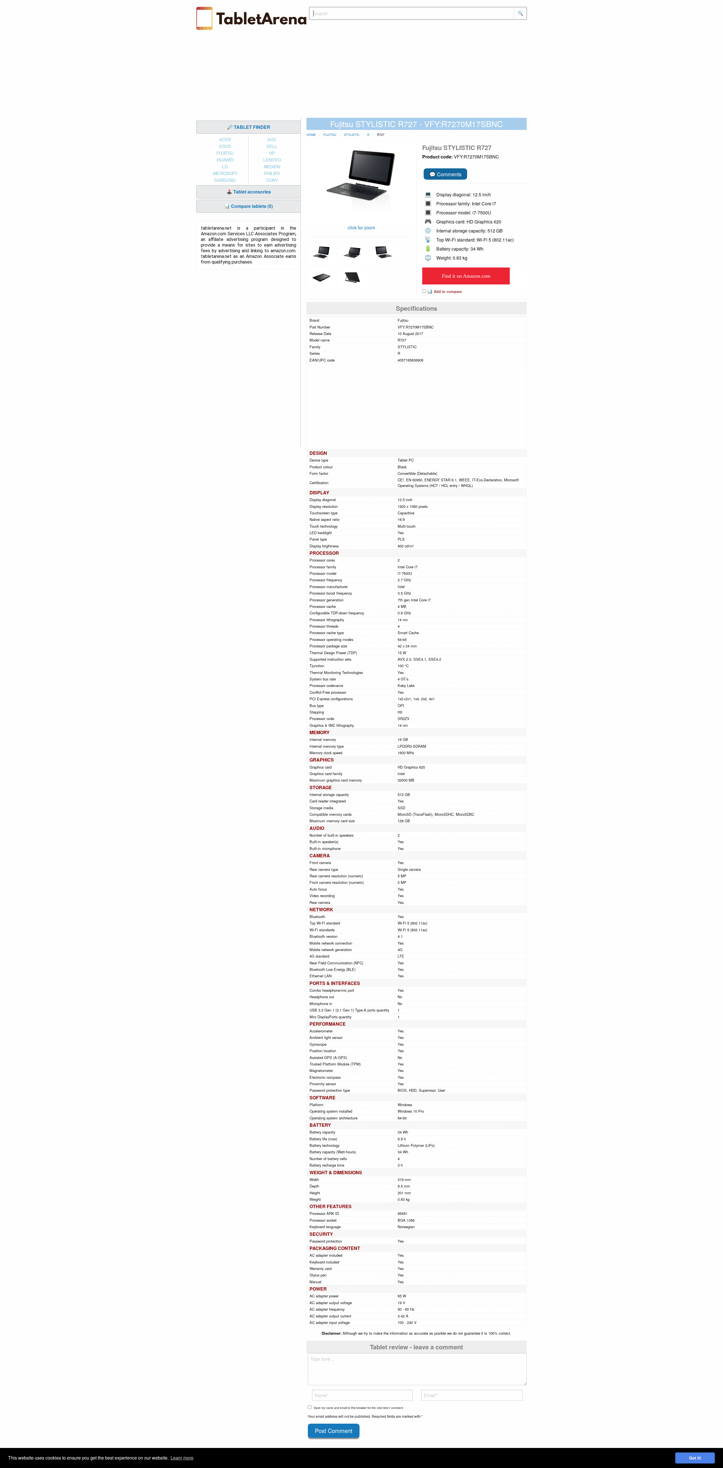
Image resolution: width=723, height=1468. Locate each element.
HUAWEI (225, 160)
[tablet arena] (251, 17)
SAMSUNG (225, 180)
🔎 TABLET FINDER (248, 127)
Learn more (182, 1457)
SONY (272, 180)
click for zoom (361, 227)
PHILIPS (272, 173)
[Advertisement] (361, 75)
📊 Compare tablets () (248, 206)
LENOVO (272, 160)
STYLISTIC (352, 134)
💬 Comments (445, 174)
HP (272, 153)
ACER (225, 139)
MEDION (272, 166)
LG (225, 166)
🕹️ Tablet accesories (249, 191)
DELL (271, 146)
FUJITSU (225, 153)
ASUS (225, 146)
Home (311, 134)
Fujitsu (329, 134)
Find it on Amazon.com (466, 276)
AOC (271, 139)
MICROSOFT (225, 173)
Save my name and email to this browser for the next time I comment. (359, 1408)
